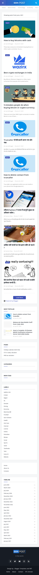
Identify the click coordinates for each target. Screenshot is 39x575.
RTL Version (29, 572)
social (5, 440)
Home (4, 7)
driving (6, 406)
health (6, 420)
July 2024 (19, 490)
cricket (6, 395)
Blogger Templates (20, 568)
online (5, 431)
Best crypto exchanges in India (18, 72)
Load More (19, 297)
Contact (20, 572)
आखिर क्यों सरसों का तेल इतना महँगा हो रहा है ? (19, 246)
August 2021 (19, 521)
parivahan (6, 434)
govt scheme (7, 417)
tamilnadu (7, 448)
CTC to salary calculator (10, 352)
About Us (6, 468)
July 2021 (19, 524)
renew (6, 437)
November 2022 (19, 504)
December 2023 (19, 496)
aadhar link (7, 392)
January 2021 (19, 541)
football (6, 415)
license (6, 429)
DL (4, 400)
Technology (21, 7)
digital (5, 398)
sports (5, 443)
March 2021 (19, 535)
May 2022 (19, 510)
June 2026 (19, 485)
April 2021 (19, 533)
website (6, 457)
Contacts (6, 471)
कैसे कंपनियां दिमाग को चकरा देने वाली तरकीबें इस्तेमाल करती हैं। (19, 281)
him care (6, 423)
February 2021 (19, 538)
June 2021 (19, 527)
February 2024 (19, 493)
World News (12, 7)
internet (6, 426)
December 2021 (19, 519)
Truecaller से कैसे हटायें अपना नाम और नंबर (18, 141)
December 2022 (19, 502)
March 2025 (19, 488)
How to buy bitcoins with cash (17, 40)
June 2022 (19, 507)
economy (6, 409)
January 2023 (19, 499)
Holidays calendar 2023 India (12, 350)
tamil (5, 446)
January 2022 (19, 516)
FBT (31, 568)
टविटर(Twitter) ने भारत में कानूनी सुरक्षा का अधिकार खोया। (19, 211)
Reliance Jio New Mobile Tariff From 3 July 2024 (22, 323)
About (14, 572)
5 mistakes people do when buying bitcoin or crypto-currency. (19, 106)
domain (6, 403)
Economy (30, 7)
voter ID (6, 454)
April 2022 (19, 513)
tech (5, 451)
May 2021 (19, 530)
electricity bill (7, 412)
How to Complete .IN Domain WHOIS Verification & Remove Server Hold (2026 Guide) (22, 332)
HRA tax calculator (9, 355)
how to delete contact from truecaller (16, 176)
